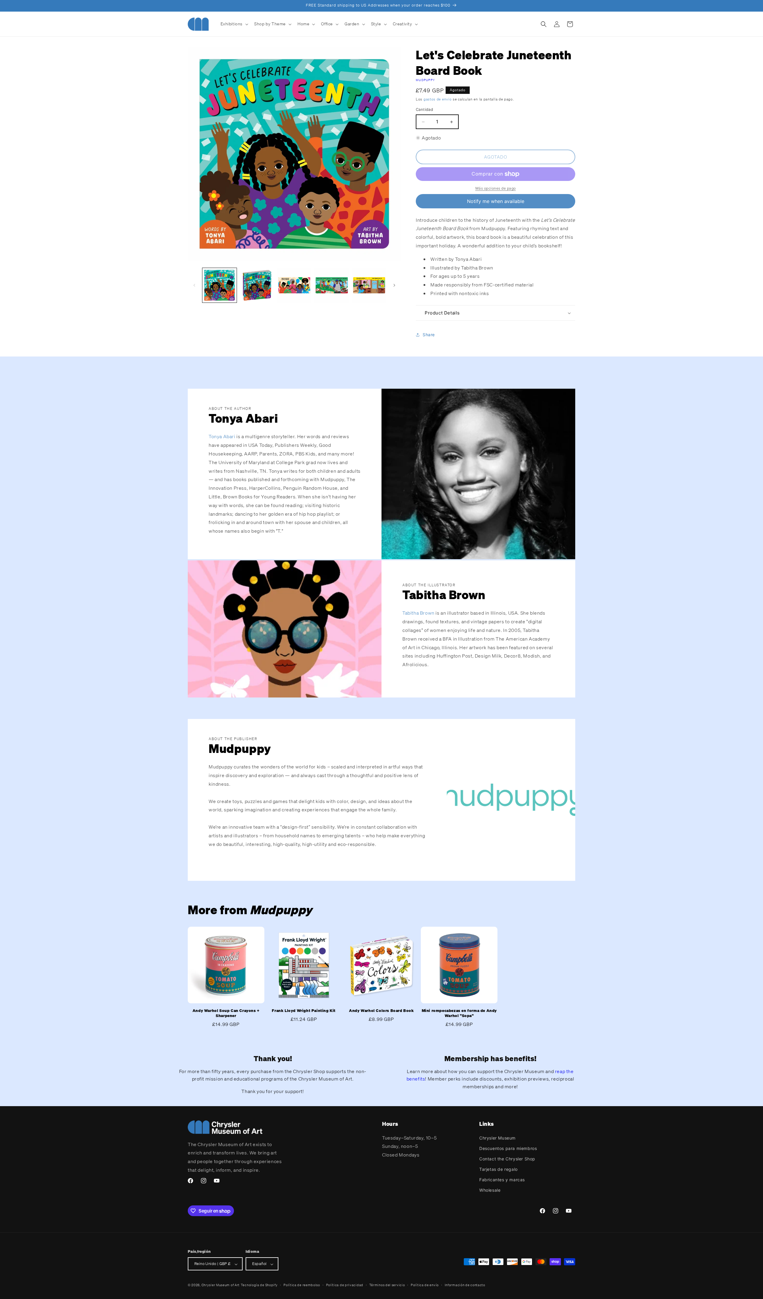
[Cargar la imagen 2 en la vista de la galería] (257, 285)
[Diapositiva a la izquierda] (194, 285)
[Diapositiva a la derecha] (394, 285)
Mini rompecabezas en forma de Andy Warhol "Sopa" (459, 1013)
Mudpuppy (425, 80)
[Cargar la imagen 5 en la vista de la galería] (369, 285)
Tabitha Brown (418, 613)
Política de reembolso (301, 1285)
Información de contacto (465, 1285)
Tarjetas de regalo (498, 1169)
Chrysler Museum (497, 1137)
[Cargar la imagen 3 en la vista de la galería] (294, 285)
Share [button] (429, 334)
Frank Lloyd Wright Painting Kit (304, 1010)
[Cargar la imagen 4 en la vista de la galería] (331, 285)
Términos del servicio (387, 1285)
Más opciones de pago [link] (495, 188)
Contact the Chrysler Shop (507, 1158)
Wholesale (489, 1190)
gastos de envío (438, 99)
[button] (234, 24)
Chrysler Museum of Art (220, 1285)
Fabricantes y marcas (502, 1179)
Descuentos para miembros (508, 1148)
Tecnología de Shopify (259, 1285)
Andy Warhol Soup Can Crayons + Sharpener (226, 1013)
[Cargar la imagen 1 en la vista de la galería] (219, 285)
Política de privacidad (344, 1285)
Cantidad (424, 109)
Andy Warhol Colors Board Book (381, 1010)
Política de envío (425, 1285)
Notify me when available (495, 201)
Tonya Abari (222, 436)
